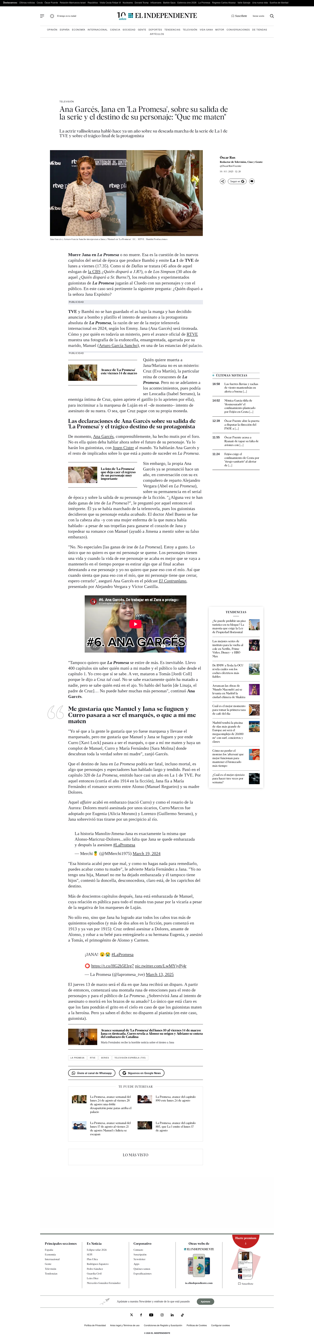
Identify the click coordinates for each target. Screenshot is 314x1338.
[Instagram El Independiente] (162, 1315)
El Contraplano (172, 581)
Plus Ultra (92, 1259)
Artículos (157, 33)
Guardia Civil (94, 1273)
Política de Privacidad (95, 1325)
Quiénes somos (142, 1268)
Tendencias (172, 29)
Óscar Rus (227, 157)
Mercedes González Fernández (103, 1283)
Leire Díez (92, 1278)
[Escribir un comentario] (252, 181)
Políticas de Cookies (197, 1325)
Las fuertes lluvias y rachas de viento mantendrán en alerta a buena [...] (241, 387)
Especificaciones (143, 1273)
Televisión (190, 29)
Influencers (155, 2)
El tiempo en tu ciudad (66, 16)
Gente (142, 29)
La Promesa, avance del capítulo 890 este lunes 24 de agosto (176, 1098)
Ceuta (40, 2)
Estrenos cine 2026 (186, 2)
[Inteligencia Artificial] (199, 1276)
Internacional (98, 29)
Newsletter (140, 1259)
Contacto (138, 1249)
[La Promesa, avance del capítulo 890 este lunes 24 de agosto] (145, 1104)
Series (105, 1057)
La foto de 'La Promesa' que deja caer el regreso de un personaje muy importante (118, 473)
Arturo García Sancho (118, 345)
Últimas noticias (27, 2)
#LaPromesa (124, 844)
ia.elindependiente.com (199, 1283)
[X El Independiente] (131, 1315)
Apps (136, 1263)
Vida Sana (206, 29)
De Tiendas (259, 29)
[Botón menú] (42, 16)
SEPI (89, 1254)
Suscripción (140, 1254)
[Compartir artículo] (222, 181)
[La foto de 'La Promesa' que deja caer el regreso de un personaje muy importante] (82, 475)
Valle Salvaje (243, 2)
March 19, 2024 (146, 853)
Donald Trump (142, 2)
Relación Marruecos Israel (73, 2)
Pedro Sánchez (95, 1268)
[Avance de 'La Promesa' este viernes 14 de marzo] (82, 372)
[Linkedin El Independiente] (172, 1315)
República (93, 2)
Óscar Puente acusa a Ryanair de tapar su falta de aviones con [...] (241, 441)
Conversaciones (238, 29)
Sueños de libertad (279, 2)
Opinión (52, 29)
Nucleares (128, 2)
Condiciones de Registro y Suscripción (163, 1325)
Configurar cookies (220, 1325)
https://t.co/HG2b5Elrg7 (112, 966)
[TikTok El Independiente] (182, 1315)
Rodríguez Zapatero (97, 1263)
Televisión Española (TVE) (130, 1057)
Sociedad (129, 29)
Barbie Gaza (169, 2)
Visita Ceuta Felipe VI (110, 2)
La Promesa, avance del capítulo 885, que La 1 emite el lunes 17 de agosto (176, 1126)
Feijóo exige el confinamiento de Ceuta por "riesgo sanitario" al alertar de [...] (241, 459)
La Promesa (204, 2)
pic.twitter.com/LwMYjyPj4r (160, 966)
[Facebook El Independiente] (141, 1315)
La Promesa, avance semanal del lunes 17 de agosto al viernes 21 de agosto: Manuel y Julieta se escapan (110, 1128)
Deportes (155, 29)
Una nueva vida (260, 2)
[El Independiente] (157, 16)
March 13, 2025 (160, 974)
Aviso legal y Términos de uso (125, 1325)
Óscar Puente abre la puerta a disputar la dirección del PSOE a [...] (241, 424)
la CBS (94, 271)
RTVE (192, 334)
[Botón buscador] (272, 16)
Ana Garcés (103, 436)
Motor (219, 29)
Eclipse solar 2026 (97, 1249)
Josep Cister (123, 447)
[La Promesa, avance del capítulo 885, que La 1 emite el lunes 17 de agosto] (145, 1128)
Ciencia (115, 29)
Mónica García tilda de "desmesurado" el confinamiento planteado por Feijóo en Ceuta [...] (239, 406)
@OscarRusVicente (230, 166)
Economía (78, 29)
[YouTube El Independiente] (151, 1315)
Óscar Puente (51, 2)
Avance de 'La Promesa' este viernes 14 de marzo (119, 371)
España (65, 29)
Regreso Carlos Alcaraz (224, 2)
